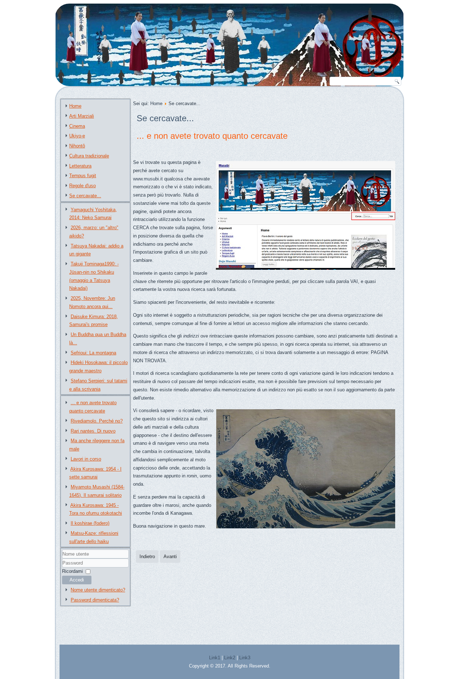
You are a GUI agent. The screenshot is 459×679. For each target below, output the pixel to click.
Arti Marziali (81, 116)
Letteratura (80, 166)
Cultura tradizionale (89, 156)
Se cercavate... (85, 195)
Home (75, 106)
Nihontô (77, 145)
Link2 (229, 657)
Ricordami (72, 571)
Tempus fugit (82, 175)
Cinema (77, 126)
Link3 (244, 657)
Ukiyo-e (77, 135)
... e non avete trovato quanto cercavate (212, 136)
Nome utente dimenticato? (98, 590)
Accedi (77, 580)
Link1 (214, 657)
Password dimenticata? (95, 600)
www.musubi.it (148, 178)
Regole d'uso (82, 185)
